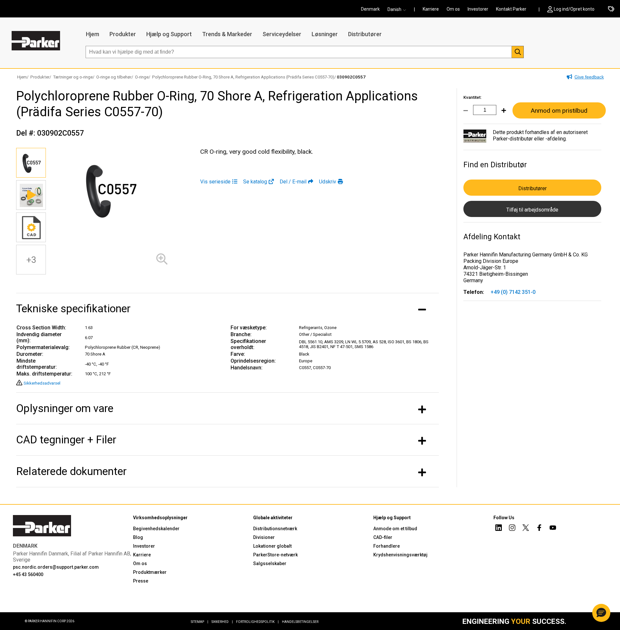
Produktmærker (150, 572)
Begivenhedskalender (156, 528)
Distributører (365, 34)
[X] (526, 528)
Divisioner (264, 537)
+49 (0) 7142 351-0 (513, 292)
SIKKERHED (222, 622)
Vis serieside (215, 182)
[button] (399, 9)
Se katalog (255, 182)
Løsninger (325, 34)
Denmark (370, 9)
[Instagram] (512, 528)
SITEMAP (199, 622)
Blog (138, 537)
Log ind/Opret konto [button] (574, 9)
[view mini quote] (611, 9)
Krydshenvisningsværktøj (400, 554)
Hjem (92, 34)
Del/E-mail (293, 182)
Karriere (431, 9)
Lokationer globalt (272, 546)
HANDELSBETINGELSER (300, 622)
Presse (140, 581)
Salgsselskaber (269, 563)
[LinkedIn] (498, 528)
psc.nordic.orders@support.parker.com (56, 567)
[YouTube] (553, 528)
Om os (453, 9)
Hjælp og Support (169, 34)
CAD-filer (382, 537)
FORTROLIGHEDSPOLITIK (257, 622)
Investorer (478, 9)
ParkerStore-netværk (275, 554)
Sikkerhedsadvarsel (42, 383)
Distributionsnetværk (275, 528)
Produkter (122, 34)
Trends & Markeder (227, 34)
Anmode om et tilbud (395, 528)
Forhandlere (386, 546)
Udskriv (327, 182)
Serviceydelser (282, 34)
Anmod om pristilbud (559, 110)
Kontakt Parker (511, 9)
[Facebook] (539, 528)
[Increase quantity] (501, 114)
